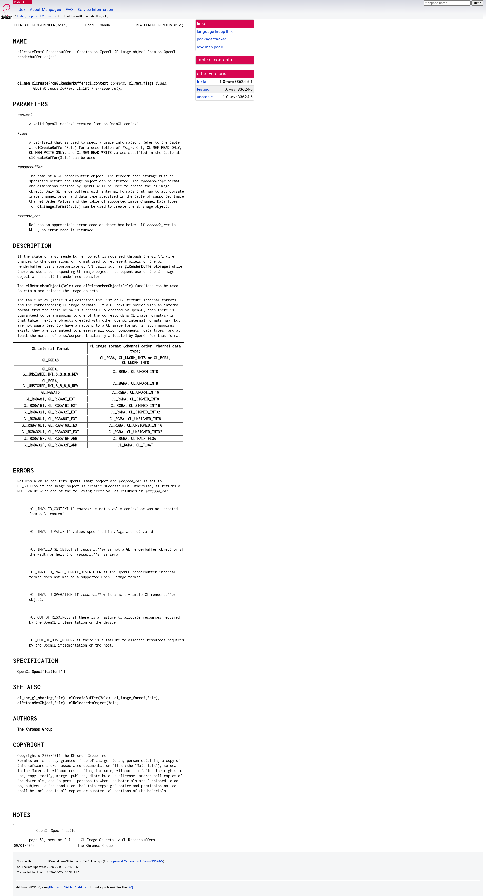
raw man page (210, 47)
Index (20, 9)
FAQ (69, 9)
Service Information (95, 9)
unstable (205, 96)
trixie (201, 81)
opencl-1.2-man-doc (43, 16)
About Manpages (45, 9)
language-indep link (215, 31)
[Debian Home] (6, 10)
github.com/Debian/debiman (67, 887)
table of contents (214, 59)
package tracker (211, 39)
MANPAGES (22, 2)
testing (22, 16)
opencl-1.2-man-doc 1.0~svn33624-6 (137, 861)
